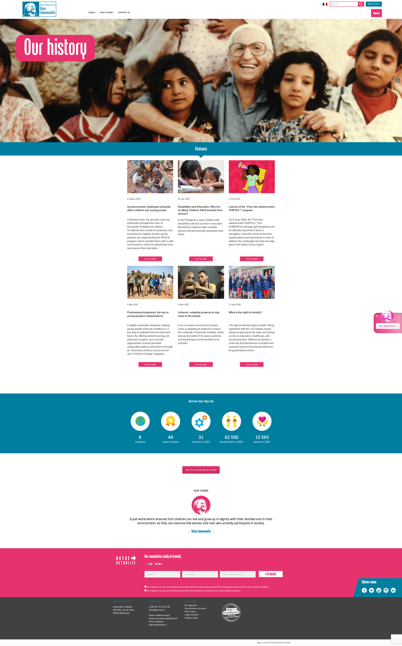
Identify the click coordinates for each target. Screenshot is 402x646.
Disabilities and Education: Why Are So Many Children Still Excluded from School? (200, 210)
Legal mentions (191, 615)
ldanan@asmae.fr (158, 624)
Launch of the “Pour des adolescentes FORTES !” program (252, 208)
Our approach (191, 605)
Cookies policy (191, 618)
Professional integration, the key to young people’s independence (148, 314)
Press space (190, 611)
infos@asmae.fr (157, 610)
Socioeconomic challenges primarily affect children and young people (149, 208)
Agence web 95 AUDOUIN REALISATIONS (274, 643)
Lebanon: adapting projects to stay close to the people (199, 314)
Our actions (106, 12)
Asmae (91, 12)
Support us (124, 12)
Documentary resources (195, 608)
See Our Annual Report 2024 (201, 469)
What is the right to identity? (245, 312)
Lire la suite (150, 259)
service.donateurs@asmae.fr (163, 618)
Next (397, 80)
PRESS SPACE (374, 4)
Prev (4, 80)
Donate (376, 13)
